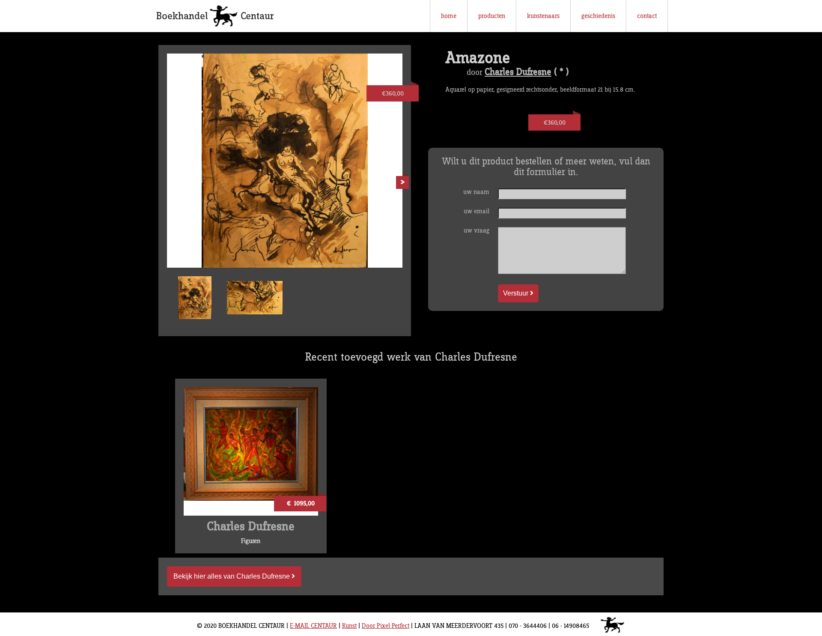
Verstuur (516, 293)
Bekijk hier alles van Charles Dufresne (232, 576)
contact (647, 16)
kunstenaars (543, 16)
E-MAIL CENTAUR (313, 626)
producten (491, 16)
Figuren (250, 541)
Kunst (349, 626)
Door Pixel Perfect (385, 626)
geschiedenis (598, 16)
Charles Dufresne (518, 72)
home (448, 16)
